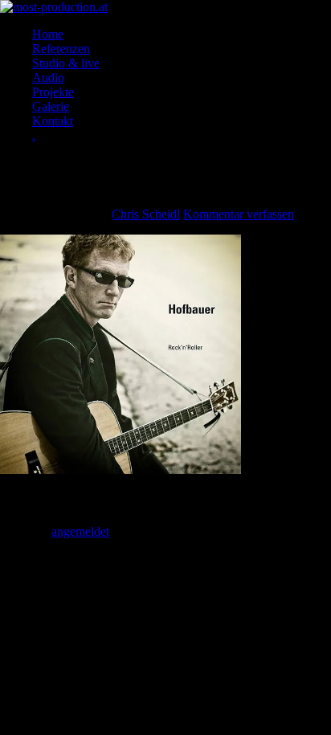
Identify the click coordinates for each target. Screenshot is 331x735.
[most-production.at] (54, 7)
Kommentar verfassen (238, 214)
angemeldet (80, 531)
